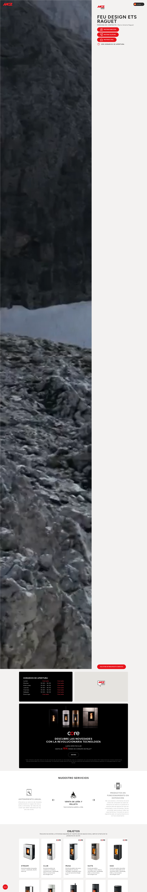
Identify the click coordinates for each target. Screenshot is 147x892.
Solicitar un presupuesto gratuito (111, 666)
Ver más (73, 754)
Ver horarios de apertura (112, 44)
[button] (101, 684)
